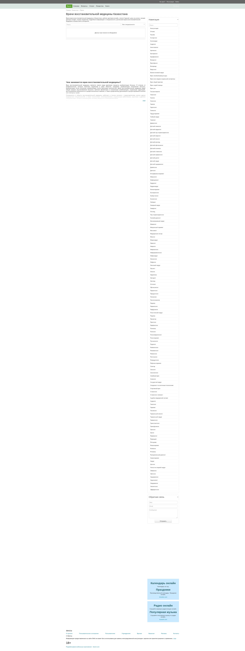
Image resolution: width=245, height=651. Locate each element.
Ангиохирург (153, 41)
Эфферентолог (154, 489)
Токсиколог (153, 410)
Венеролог (153, 60)
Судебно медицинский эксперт (159, 398)
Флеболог (153, 448)
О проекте (69, 633)
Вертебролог (154, 63)
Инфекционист (154, 180)
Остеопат (153, 284)
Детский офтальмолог (156, 145)
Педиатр (152, 303)
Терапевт (153, 407)
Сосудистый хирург (156, 382)
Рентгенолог (153, 357)
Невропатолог (154, 249)
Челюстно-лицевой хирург (157, 467)
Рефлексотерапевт (155, 363)
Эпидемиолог (154, 483)
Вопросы (84, 6)
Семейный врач (154, 376)
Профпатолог (154, 325)
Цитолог (152, 464)
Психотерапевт (154, 338)
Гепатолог (153, 101)
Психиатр (153, 328)
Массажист (153, 230)
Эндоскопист (154, 480)
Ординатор (153, 275)
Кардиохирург (154, 186)
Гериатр (152, 104)
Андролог (153, 44)
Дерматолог (153, 123)
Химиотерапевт (154, 458)
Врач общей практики (156, 82)
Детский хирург (154, 161)
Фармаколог (153, 436)
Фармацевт (153, 439)
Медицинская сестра (156, 233)
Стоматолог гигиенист (156, 395)
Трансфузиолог (154, 426)
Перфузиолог (154, 309)
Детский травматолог (156, 154)
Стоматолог (153, 391)
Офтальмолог (154, 287)
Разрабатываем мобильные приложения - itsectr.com (82, 647)
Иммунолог (153, 177)
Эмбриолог (153, 470)
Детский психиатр (155, 148)
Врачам (139, 633)
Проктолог (153, 322)
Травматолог (154, 420)
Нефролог (153, 262)
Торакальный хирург (156, 417)
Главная (68, 10)
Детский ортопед (155, 142)
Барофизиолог (154, 57)
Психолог (153, 331)
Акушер (152, 34)
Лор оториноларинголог (157, 215)
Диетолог (153, 170)
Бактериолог (154, 53)
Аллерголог (153, 38)
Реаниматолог (154, 350)
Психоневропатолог (156, 335)
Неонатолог (153, 259)
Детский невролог (155, 136)
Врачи (69, 6)
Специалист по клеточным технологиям (161, 385)
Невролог (153, 246)
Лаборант (153, 202)
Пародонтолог (154, 293)
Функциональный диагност (158, 455)
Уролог (152, 432)
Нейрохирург (154, 256)
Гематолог (153, 94)
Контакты (176, 633)
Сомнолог (153, 379)
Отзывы (152, 31)
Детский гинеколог (155, 126)
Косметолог (153, 199)
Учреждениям (126, 633)
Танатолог (153, 404)
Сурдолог (153, 401)
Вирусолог (153, 69)
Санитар (152, 366)
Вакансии (151, 633)
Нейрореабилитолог (156, 252)
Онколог (152, 271)
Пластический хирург (156, 312)
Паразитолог (154, 290)
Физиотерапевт (154, 445)
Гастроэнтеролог (155, 91)
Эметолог (153, 474)
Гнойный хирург (154, 117)
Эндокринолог (154, 477)
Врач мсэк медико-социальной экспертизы (162, 79)
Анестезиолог (154, 47)
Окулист (152, 268)
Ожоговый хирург (155, 265)
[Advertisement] (106, 60)
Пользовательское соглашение (89, 633)
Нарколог (153, 243)
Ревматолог (153, 354)
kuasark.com (163, 619)
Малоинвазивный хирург (157, 221)
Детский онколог (155, 139)
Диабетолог (153, 167)
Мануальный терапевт (156, 227)
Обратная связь (156, 497)
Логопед (152, 211)
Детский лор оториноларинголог (159, 132)
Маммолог (153, 224)
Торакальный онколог (156, 414)
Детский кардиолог (155, 129)
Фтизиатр (153, 451)
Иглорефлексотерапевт (157, 173)
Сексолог (153, 369)
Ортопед (152, 281)
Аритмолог (153, 50)
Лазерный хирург (155, 205)
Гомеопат (153, 120)
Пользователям (110, 633)
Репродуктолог (154, 360)
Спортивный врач (155, 388)
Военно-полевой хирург (157, 72)
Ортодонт (153, 278)
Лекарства (99, 6)
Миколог (152, 237)
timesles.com (163, 597)
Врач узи (152, 88)
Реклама (164, 633)
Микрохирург (154, 240)
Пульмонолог (154, 341)
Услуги (91, 6)
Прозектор (153, 319)
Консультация (154, 28)
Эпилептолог (154, 486)
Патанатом (153, 297)
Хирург (152, 461)
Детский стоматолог (156, 151)
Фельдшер (153, 442)
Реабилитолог (154, 347)
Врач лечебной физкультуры (158, 75)
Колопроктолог (154, 192)
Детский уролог (154, 158)
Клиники (76, 6)
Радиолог (153, 344)
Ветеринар (153, 66)
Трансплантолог (155, 423)
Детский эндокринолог (156, 164)
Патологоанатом (155, 300)
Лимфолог (153, 208)
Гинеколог (153, 110)
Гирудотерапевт (154, 113)
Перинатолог (154, 306)
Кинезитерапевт (154, 189)
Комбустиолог (154, 196)
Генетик (152, 98)
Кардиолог (153, 183)
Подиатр (152, 316)
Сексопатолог (154, 372)
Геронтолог (153, 107)
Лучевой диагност (155, 218)
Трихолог (153, 429)
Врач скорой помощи (156, 85)
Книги (107, 6)
